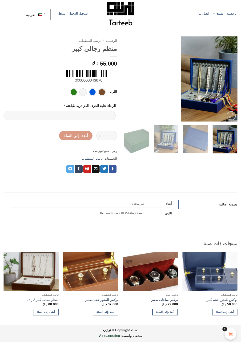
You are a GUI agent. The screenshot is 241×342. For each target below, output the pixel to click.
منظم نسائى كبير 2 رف (43, 300)
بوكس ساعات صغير (164, 300)
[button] (73, 13)
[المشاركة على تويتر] (104, 169)
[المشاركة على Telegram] (70, 169)
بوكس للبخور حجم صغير (101, 300)
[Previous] (230, 79)
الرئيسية (232, 13)
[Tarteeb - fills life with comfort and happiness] (120, 13)
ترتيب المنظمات (90, 41)
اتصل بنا (203, 13)
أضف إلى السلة (76, 136)
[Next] (184, 79)
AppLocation (109, 336)
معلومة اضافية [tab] (228, 204)
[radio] (101, 92)
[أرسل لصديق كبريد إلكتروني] (96, 169)
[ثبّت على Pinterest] (87, 169)
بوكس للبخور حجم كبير (222, 300)
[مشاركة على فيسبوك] (112, 169)
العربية (31, 14)
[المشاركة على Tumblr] (79, 169)
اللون (113, 91)
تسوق (219, 13)
